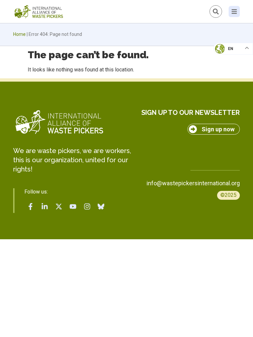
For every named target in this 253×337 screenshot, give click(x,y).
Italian (226, 67)
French (226, 54)
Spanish (227, 94)
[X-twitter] (59, 206)
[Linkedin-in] (45, 206)
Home (19, 34)
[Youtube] (73, 206)
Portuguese (231, 81)
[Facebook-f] (30, 206)
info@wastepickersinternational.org (193, 183)
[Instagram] (87, 206)
